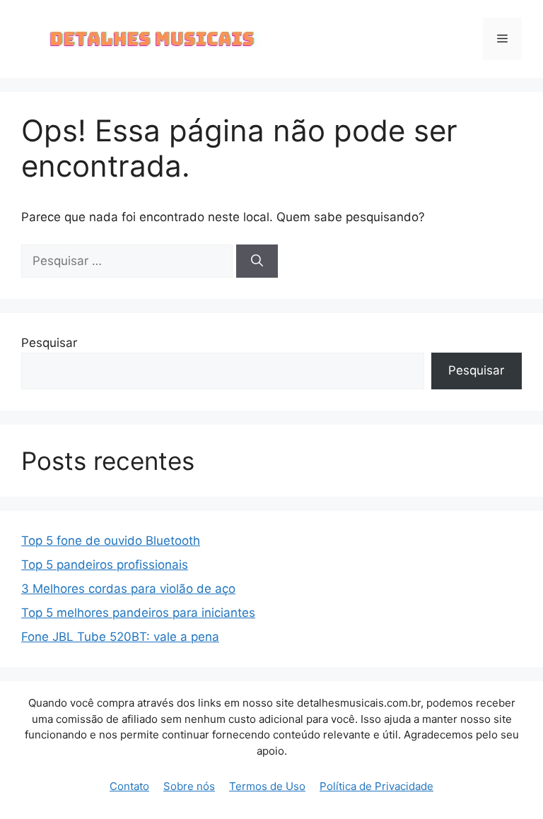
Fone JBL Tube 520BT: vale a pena (120, 637)
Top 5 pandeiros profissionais (104, 565)
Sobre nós (189, 786)
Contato (129, 786)
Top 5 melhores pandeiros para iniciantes (138, 613)
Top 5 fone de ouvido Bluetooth (110, 541)
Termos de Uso (267, 786)
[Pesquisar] (257, 261)
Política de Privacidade (376, 786)
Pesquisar (49, 343)
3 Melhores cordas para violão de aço (128, 589)
